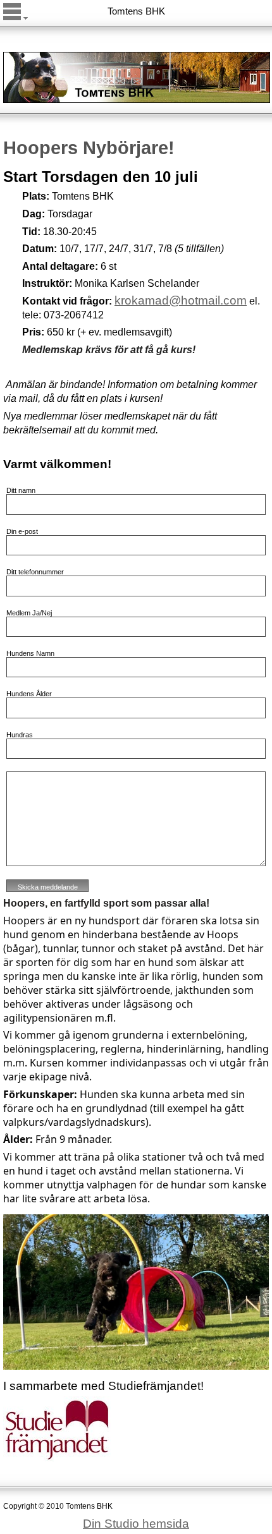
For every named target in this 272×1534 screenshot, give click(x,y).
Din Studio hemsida (136, 1523)
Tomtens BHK (136, 11)
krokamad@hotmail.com (180, 300)
